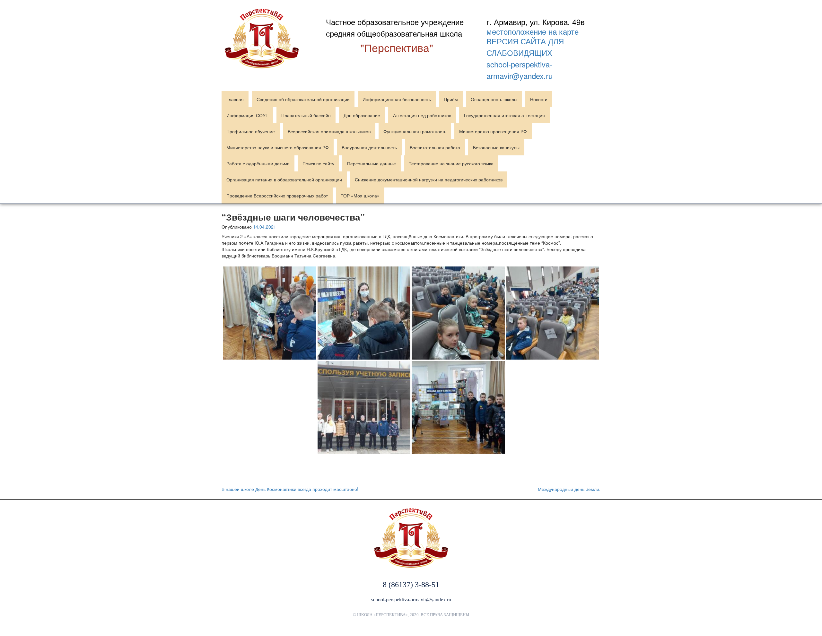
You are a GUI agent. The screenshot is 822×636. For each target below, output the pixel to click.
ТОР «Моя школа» (360, 195)
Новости (538, 99)
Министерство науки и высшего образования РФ (277, 147)
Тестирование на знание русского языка (451, 163)
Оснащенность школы (494, 99)
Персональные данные (371, 163)
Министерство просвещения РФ (493, 131)
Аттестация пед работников (422, 115)
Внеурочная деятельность (369, 147)
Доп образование (362, 115)
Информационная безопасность (397, 99)
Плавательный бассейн (306, 115)
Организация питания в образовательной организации (284, 179)
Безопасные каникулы (496, 147)
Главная (235, 99)
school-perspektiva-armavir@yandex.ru (519, 69)
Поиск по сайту (318, 163)
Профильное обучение (250, 131)
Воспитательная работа (435, 147)
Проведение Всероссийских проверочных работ (277, 195)
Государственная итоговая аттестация (504, 115)
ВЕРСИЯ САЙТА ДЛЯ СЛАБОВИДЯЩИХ (525, 46)
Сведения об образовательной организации (303, 99)
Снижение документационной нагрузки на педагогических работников (429, 179)
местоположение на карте (532, 31)
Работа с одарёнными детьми (258, 163)
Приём (451, 99)
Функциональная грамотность (414, 131)
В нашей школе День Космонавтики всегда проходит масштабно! (290, 489)
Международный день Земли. (569, 489)
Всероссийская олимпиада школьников (329, 131)
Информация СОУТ (247, 115)
